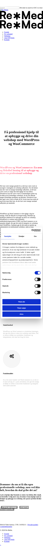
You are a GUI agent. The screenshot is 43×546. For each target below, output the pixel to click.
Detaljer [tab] (21, 236)
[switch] (38, 279)
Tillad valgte (21, 308)
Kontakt (6, 541)
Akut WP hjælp (9, 539)
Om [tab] (35, 236)
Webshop (7, 537)
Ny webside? (8, 536)
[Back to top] (0, 545)
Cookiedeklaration (6, 526)
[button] (9, 507)
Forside (6, 534)
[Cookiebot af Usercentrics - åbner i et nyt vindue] (31, 230)
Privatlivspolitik (33, 525)
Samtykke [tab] (7, 236)
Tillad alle (21, 302)
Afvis (21, 314)
